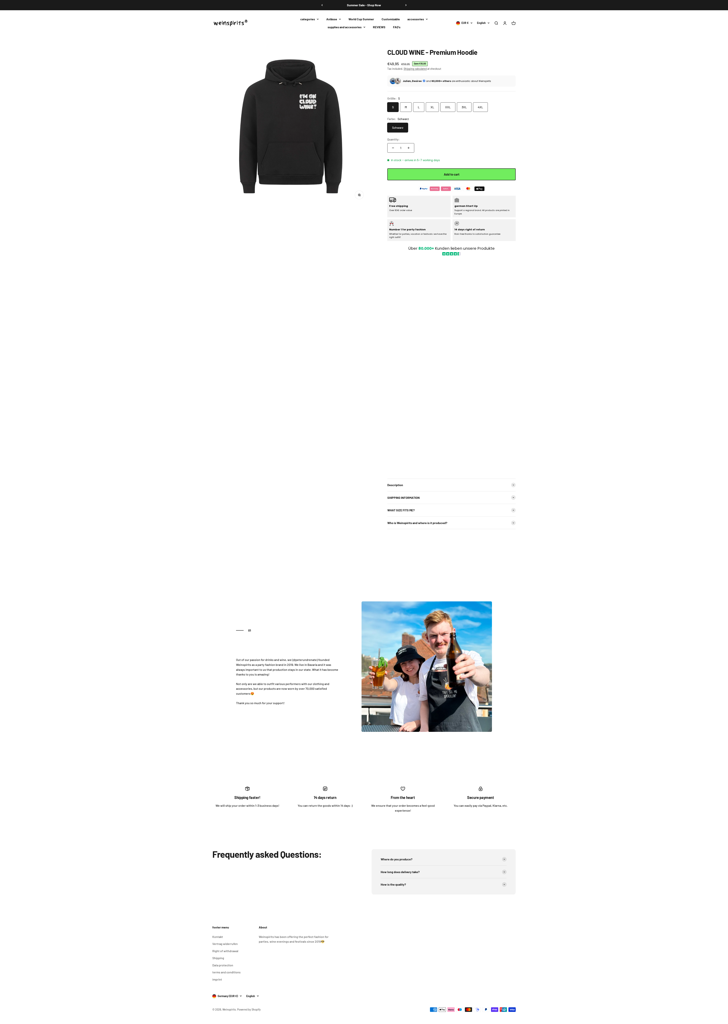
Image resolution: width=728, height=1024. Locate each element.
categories (307, 19)
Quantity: (393, 139)
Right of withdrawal (225, 951)
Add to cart (451, 174)
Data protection (222, 965)
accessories (415, 19)
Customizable (391, 19)
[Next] (406, 5)
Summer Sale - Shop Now (364, 5)
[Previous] (322, 5)
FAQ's (396, 27)
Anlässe (331, 19)
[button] (451, 365)
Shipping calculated (415, 68)
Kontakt (217, 936)
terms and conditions (226, 972)
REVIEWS (379, 27)
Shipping (218, 958)
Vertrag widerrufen (225, 944)
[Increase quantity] (408, 147)
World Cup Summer (361, 19)
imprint (217, 979)
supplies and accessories (345, 27)
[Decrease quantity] (393, 147)
